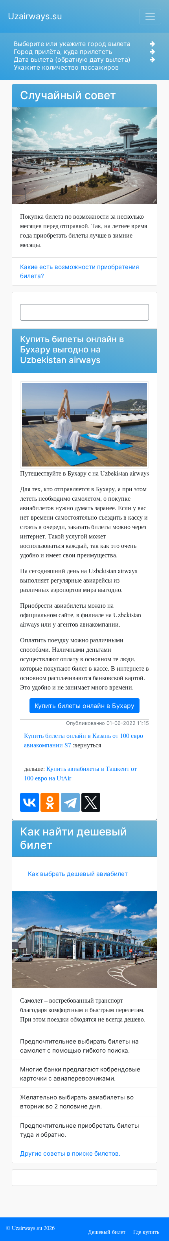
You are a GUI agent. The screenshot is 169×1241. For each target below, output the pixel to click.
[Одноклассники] (49, 802)
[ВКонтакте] (29, 802)
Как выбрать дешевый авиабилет (78, 874)
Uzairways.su (35, 16)
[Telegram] (70, 802)
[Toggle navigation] (150, 16)
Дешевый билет (106, 1231)
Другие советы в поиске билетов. (70, 1153)
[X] (90, 802)
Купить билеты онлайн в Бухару (84, 706)
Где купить (146, 1231)
